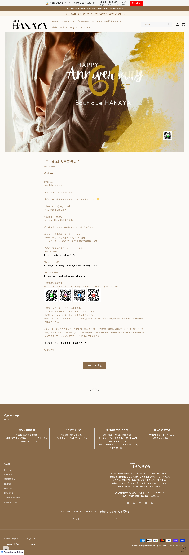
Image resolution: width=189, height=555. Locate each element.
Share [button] (50, 172)
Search (7, 470)
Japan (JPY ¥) (13, 544)
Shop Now (136, 3)
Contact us (9, 474)
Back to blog (94, 365)
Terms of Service (12, 497)
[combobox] (156, 24)
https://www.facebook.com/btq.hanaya (64, 276)
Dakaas (20, 552)
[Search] (169, 24)
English (32, 544)
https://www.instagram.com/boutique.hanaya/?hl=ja (71, 265)
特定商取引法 (9, 479)
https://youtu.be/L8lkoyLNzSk (59, 255)
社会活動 (8, 488)
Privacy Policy (10, 502)
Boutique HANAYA (145, 546)
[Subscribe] (116, 519)
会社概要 (8, 483)
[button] (6, 24)
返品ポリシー (9, 493)
